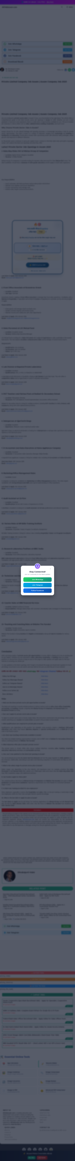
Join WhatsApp (37, 579)
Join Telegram (37, 585)
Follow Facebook (37, 590)
